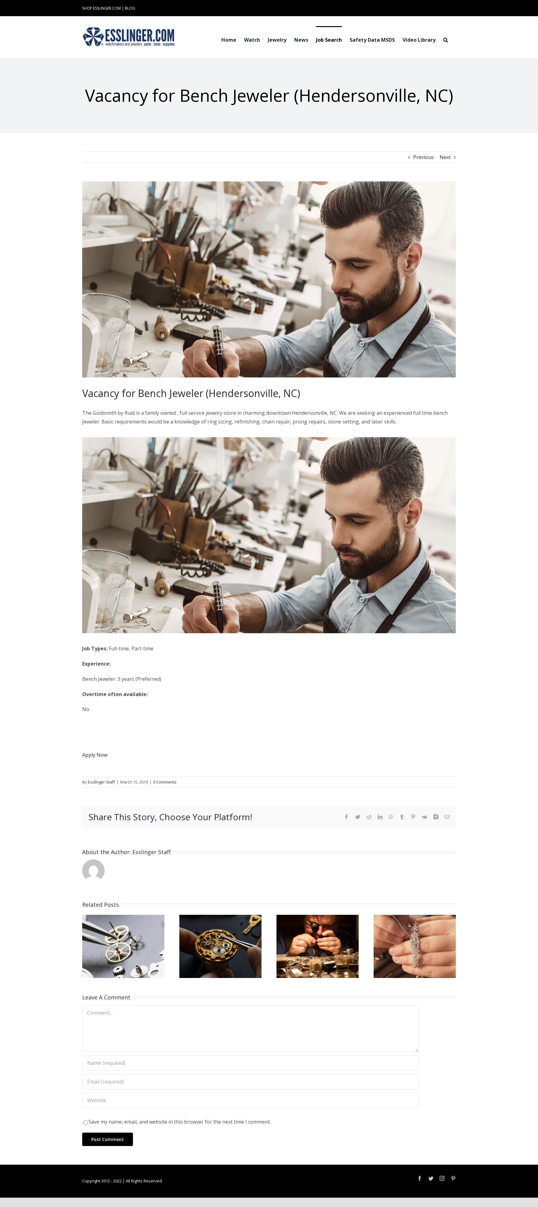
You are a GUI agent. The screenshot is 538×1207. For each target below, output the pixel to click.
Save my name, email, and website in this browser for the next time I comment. (179, 1121)
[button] (445, 39)
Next (445, 157)
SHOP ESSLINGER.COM (101, 8)
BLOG (130, 8)
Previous (423, 157)
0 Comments (165, 782)
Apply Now (94, 754)
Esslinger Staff (101, 782)
